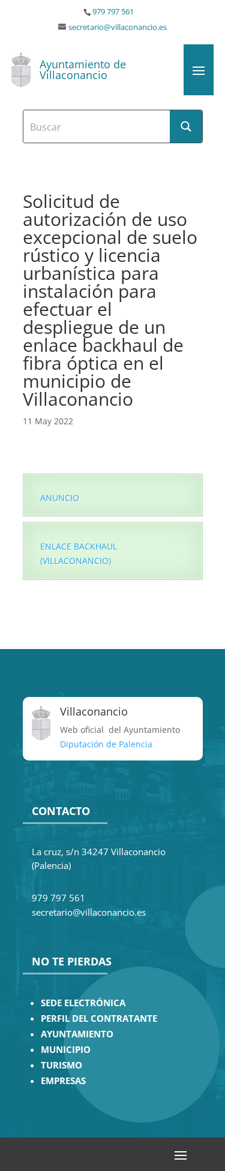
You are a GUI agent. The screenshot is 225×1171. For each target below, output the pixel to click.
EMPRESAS (63, 1081)
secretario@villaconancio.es (117, 27)
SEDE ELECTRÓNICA (83, 1003)
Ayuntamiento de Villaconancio (83, 69)
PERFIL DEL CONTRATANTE (99, 1018)
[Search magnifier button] (186, 126)
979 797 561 (113, 12)
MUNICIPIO (66, 1049)
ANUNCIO (59, 497)
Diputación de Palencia (106, 744)
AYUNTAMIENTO (77, 1034)
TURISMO (61, 1065)
